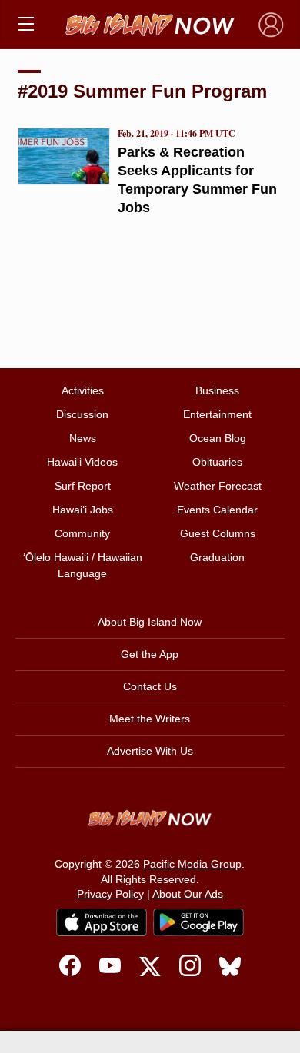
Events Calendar (217, 509)
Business (217, 390)
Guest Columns (217, 533)
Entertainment (217, 414)
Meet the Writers (149, 719)
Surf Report (83, 486)
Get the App (149, 654)
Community (82, 533)
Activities (83, 390)
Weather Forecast (218, 486)
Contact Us (150, 686)
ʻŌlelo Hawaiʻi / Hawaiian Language (82, 565)
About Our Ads (187, 894)
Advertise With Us (150, 751)
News (82, 438)
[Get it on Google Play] (198, 922)
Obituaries (217, 462)
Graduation (217, 557)
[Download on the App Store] (101, 922)
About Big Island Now (150, 622)
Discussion (82, 414)
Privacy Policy (110, 894)
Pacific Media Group (192, 864)
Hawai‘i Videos (82, 462)
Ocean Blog (217, 438)
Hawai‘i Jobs (82, 509)
